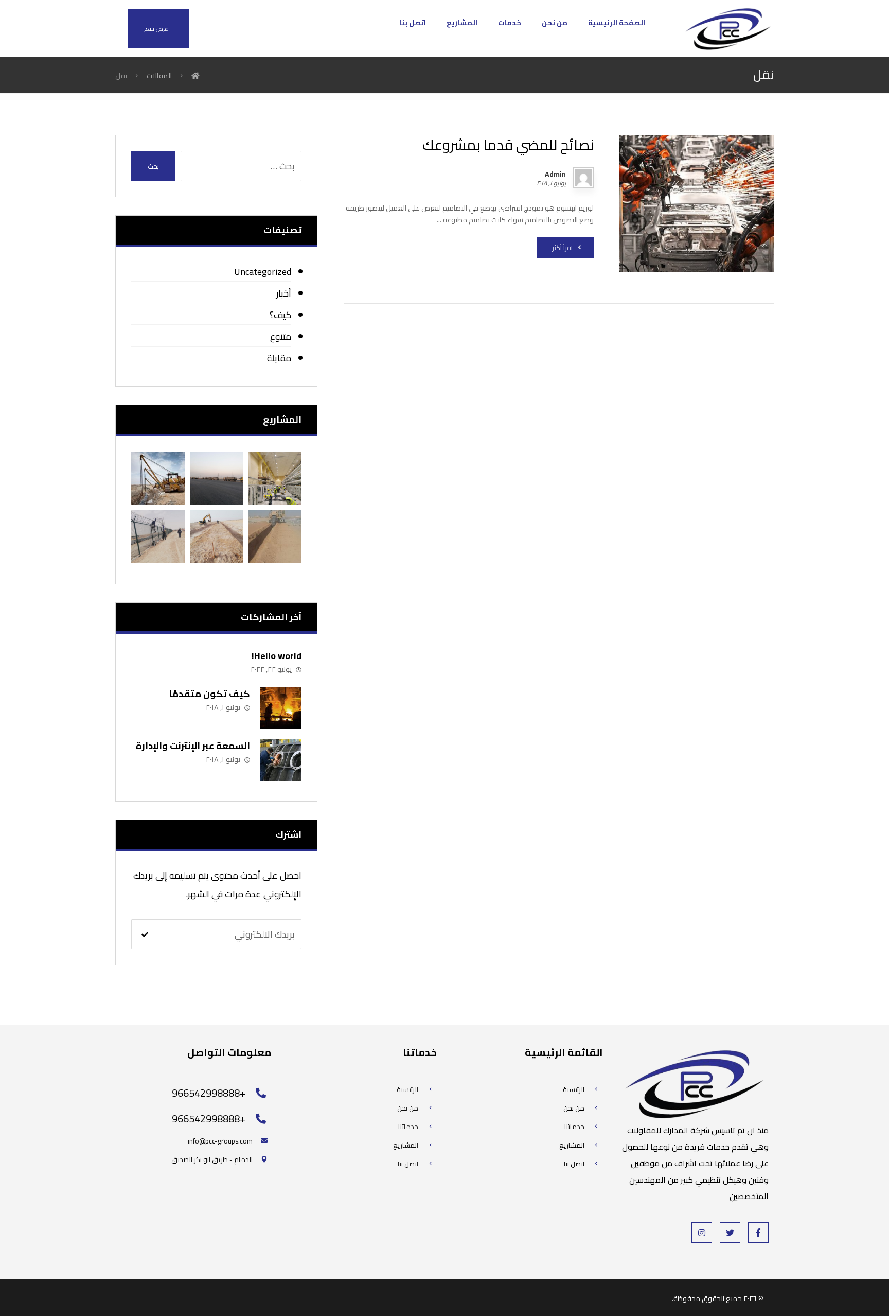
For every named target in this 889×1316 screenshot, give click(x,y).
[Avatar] (583, 177)
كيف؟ (280, 314)
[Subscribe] (144, 934)
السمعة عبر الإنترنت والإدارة (193, 745)
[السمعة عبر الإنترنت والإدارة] (280, 760)
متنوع (280, 336)
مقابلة (279, 358)
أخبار (283, 293)
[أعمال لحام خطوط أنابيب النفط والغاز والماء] (157, 478)
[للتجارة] (727, 28)
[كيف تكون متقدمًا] (280, 708)
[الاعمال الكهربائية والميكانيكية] (274, 478)
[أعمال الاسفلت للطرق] (216, 478)
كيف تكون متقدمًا (209, 693)
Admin (555, 174)
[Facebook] (758, 1232)
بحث (153, 166)
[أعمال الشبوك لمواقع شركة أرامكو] (157, 536)
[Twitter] (730, 1232)
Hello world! (276, 655)
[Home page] (195, 75)
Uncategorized (262, 271)
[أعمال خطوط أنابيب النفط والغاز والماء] (216, 536)
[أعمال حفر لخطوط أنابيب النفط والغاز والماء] (274, 536)
